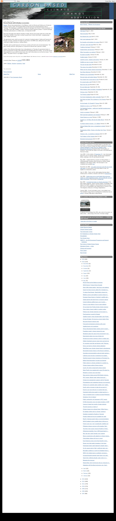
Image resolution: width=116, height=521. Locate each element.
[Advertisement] (88, 502)
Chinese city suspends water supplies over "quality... (96, 384)
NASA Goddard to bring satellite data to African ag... (96, 421)
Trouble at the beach (85, 47)
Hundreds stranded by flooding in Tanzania (93, 414)
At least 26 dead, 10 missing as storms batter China (96, 319)
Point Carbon (83, 250)
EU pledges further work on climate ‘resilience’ (94, 411)
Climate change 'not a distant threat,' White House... (96, 409)
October (85, 268)
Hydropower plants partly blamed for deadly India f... (96, 445)
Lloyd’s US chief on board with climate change (94, 367)
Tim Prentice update (85, 94)
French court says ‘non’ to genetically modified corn (95, 423)
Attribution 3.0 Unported (58, 56)
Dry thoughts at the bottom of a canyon (90, 42)
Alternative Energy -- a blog (87, 246)
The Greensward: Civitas (86, 231)
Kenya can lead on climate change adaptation (94, 346)
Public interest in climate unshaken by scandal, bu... (96, 363)
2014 (83, 261)
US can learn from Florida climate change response (95, 307)
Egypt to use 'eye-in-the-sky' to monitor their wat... (95, 389)
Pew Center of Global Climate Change (89, 244)
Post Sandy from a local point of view (89, 79)
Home (39, 74)
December (86, 263)
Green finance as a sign (86, 117)
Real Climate (83, 252)
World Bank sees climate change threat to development (96, 348)
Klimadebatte (83, 236)
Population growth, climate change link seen (94, 331)
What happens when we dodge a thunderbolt (91, 89)
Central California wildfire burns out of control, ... (95, 302)
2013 (83, 479)
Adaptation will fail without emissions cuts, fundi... (95, 465)
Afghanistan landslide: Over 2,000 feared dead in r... (96, 431)
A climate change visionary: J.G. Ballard (90, 123)
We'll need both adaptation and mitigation (90, 114)
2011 (83, 484)
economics (19, 63)
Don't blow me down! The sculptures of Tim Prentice (93, 99)
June (84, 278)
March (85, 471)
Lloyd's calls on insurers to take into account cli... (95, 387)
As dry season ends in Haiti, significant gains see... (95, 448)
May (84, 280)
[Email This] (22, 60)
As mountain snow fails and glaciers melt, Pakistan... (96, 343)
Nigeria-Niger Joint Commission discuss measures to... (96, 462)
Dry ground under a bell (86, 82)
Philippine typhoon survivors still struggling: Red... (95, 426)
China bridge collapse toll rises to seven (93, 438)
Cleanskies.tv (108, 173)
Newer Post (6, 74)
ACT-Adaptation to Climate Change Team (90, 233)
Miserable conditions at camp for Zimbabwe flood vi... (96, 450)
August (85, 273)
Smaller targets (84, 57)
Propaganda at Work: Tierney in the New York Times (93, 130)
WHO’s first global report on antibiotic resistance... (95, 453)
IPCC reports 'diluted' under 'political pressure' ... (95, 377)
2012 (83, 481)
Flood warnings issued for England (91, 314)
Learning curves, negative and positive (89, 59)
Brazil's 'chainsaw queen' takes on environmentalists (96, 419)
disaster (14, 63)
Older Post (72, 74)
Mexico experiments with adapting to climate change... (96, 436)
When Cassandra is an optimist (88, 52)
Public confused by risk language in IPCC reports (95, 399)
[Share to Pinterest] (29, 60)
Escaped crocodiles (85, 54)
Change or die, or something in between (90, 134)
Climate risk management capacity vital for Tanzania (96, 380)
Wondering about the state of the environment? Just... (96, 333)
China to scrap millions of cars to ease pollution (94, 304)
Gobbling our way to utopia (86, 62)
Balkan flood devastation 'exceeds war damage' (94, 360)
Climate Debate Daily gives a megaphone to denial (92, 126)
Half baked (83, 31)
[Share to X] (26, 60)
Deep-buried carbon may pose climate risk (93, 336)
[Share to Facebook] (27, 60)
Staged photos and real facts (87, 49)
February (85, 473)
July (84, 275)
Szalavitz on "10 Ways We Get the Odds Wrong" (92, 119)
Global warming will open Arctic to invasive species (95, 299)
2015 (83, 259)
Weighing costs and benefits (87, 74)
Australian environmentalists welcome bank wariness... (96, 353)
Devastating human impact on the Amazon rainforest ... (96, 350)
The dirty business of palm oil (90, 406)
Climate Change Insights (86, 229)
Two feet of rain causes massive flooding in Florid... (95, 428)
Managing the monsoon (88, 460)
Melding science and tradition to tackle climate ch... (95, 294)
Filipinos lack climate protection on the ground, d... (95, 311)
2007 (83, 493)
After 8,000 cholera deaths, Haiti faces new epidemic (96, 287)
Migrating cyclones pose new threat (91, 372)
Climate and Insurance (85, 248)
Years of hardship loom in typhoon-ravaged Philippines (96, 394)
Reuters (5, 25)
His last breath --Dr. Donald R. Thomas (89, 103)
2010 (83, 486)
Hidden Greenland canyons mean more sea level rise (96, 341)
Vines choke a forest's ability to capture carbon (94, 309)
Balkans (9, 63)
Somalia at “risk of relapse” (89, 397)
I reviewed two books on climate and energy (97, 182)
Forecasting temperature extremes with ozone (94, 324)
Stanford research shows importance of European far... (96, 358)
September (86, 271)
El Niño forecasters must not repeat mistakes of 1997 (96, 402)
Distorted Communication (86, 139)
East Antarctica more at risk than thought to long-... (95, 440)
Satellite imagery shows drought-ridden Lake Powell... (96, 316)
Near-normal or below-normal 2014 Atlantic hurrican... (96, 375)
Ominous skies (84, 92)
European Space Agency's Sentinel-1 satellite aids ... (96, 297)
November (86, 266)
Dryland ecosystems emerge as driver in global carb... (96, 338)
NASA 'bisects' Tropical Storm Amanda (92, 285)
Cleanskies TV (98, 154)
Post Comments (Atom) (16, 77)
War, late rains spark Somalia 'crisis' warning (94, 433)
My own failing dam (85, 87)
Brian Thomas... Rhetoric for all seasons (90, 24)
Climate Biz (100, 179)
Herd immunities (84, 33)
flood (24, 63)
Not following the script (85, 36)
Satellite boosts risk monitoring (90, 326)
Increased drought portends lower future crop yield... (96, 455)
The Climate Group (85, 238)
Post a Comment (7, 71)
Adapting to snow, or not (86, 106)
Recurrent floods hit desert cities (91, 321)
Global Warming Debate (86, 227)
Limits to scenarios (85, 112)
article (81, 193)
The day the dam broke (86, 64)
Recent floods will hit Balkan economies (93, 282)
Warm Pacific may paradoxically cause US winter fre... (96, 370)
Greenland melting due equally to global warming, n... (96, 392)
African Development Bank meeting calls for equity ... (96, 328)
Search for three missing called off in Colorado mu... (96, 289)
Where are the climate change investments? (91, 69)
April (84, 468)
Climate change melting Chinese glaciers (93, 365)
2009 (83, 488)
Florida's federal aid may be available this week (94, 416)
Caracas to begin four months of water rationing (94, 404)
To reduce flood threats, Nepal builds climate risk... (95, 292)
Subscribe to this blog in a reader (89, 221)
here (93, 164)
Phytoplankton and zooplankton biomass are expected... (97, 382)
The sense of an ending (86, 67)
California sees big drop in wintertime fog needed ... (95, 355)
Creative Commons (49, 56)
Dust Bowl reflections (85, 72)
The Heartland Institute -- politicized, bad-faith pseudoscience (95, 108)
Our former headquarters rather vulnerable (90, 97)
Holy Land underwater (85, 39)
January (85, 475)
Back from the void (85, 84)
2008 (83, 491)
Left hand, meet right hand (86, 44)
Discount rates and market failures (88, 77)
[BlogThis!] (24, 60)
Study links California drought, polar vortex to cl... (95, 458)
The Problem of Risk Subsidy (87, 136)
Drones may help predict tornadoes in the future (94, 443)
